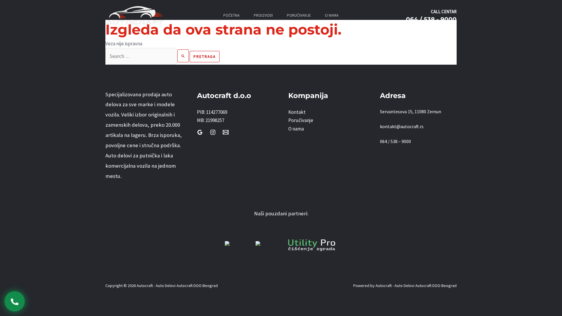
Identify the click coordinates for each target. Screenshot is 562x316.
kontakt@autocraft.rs (402, 126)
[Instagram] (213, 132)
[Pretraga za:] (147, 56)
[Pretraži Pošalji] (183, 55)
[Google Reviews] (200, 132)
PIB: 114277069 (212, 112)
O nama (296, 129)
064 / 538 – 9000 (395, 141)
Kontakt (297, 112)
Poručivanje (300, 120)
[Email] (226, 132)
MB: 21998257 (210, 120)
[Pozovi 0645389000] (14, 301)
